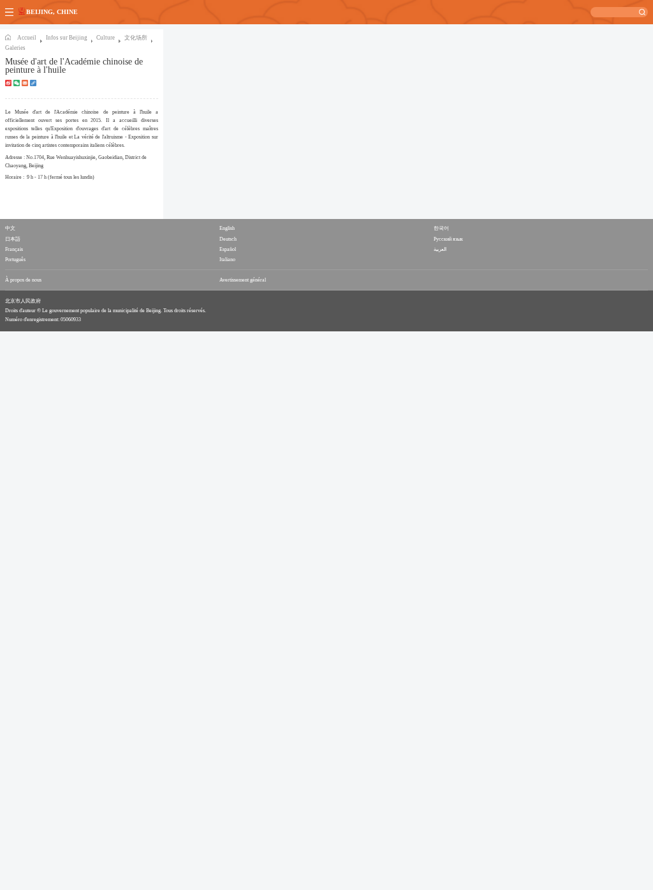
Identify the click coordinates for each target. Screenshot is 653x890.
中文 (10, 228)
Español (227, 249)
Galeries (15, 48)
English (227, 228)
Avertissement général (242, 280)
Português (15, 259)
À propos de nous (23, 280)
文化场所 (135, 37)
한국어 (441, 228)
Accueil (26, 37)
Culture (105, 37)
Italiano (227, 259)
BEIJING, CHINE (52, 12)
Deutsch (228, 239)
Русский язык (448, 239)
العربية (440, 249)
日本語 (12, 239)
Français (14, 249)
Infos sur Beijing (66, 37)
